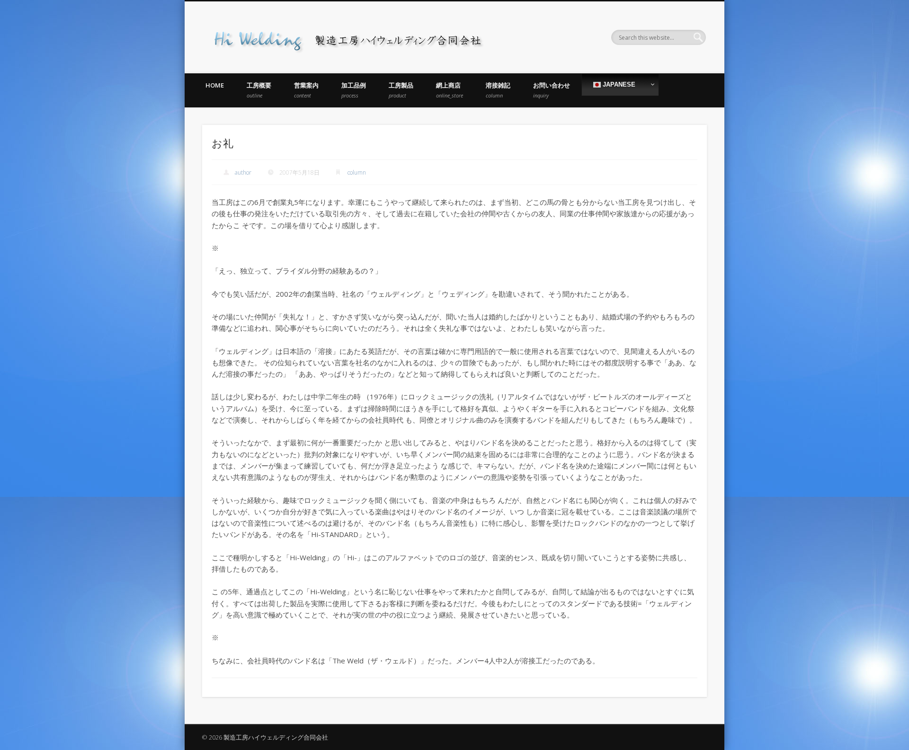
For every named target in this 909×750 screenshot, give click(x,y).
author (243, 172)
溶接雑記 (498, 90)
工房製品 (401, 90)
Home (214, 85)
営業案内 (306, 90)
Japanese (618, 84)
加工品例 (353, 90)
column (357, 172)
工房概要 (259, 90)
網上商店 (449, 90)
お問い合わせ (551, 90)
